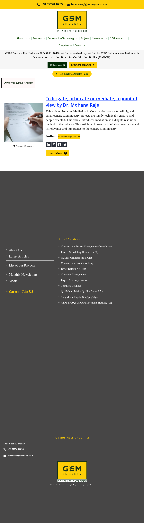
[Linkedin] (48, 144)
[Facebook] (59, 144)
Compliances (65, 45)
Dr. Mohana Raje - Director (69, 137)
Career (78, 45)
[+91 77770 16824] (38, 4)
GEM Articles (116, 38)
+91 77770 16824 (52, 4)
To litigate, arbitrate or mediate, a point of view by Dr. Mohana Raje (91, 101)
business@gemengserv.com (89, 4)
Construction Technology (61, 38)
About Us (22, 38)
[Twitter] (64, 144)
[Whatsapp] (53, 144)
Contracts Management (25, 146)
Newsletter (98, 38)
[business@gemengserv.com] (68, 4)
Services (37, 38)
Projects (85, 38)
